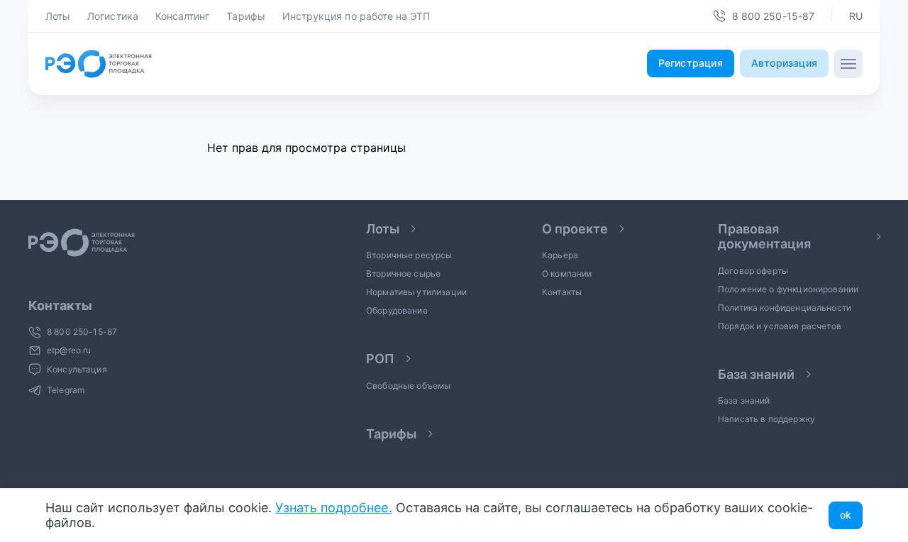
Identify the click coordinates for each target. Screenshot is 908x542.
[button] (856, 16)
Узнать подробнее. (333, 507)
